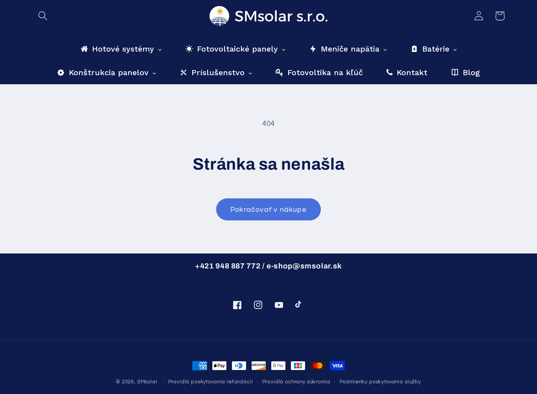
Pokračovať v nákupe (268, 209)
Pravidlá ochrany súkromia (296, 382)
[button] (43, 16)
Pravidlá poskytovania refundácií (210, 382)
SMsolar (147, 382)
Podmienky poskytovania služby (380, 382)
